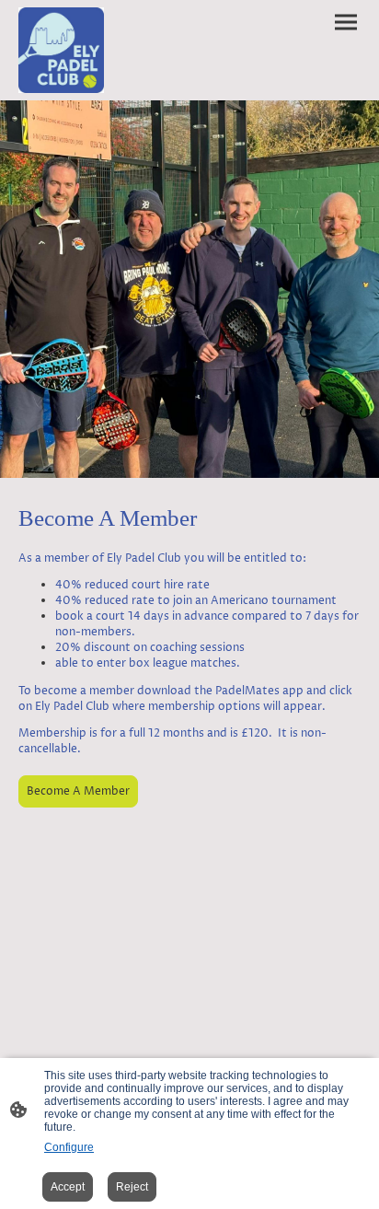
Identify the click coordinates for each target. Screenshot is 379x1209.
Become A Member (78, 791)
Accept (68, 1186)
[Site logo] (61, 50)
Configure (69, 1147)
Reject (132, 1186)
